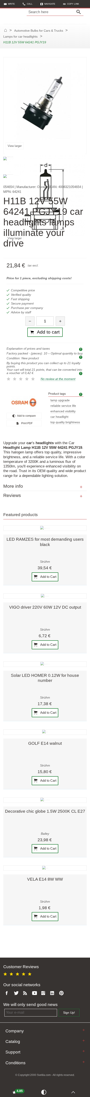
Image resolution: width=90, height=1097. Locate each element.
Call (30, 4)
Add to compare (26, 415)
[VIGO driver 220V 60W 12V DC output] (45, 596)
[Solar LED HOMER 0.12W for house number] (45, 664)
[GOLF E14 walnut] (45, 732)
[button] (71, 4)
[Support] (83, 1051)
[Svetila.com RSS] (26, 993)
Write (11, 4)
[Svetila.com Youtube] (35, 993)
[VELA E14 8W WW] (45, 868)
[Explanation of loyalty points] (81, 373)
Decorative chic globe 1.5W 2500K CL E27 (45, 811)
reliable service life (63, 405)
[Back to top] (74, 1092)
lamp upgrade (60, 400)
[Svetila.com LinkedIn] (53, 993)
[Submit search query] (79, 12)
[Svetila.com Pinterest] (62, 993)
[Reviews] (81, 496)
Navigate (49, 4)
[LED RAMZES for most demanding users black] (45, 528)
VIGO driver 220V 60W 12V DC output (45, 607)
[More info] (81, 487)
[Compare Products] (44, 1092)
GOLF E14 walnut (45, 743)
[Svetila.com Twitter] (17, 993)
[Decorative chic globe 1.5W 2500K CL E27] (45, 800)
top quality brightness (65, 422)
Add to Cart (48, 576)
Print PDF (27, 423)
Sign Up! (69, 1012)
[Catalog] (83, 1040)
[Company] (83, 1030)
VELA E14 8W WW (45, 879)
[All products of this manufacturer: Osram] (24, 402)
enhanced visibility (63, 411)
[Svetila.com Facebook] (8, 993)
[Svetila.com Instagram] (44, 993)
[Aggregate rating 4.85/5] (18, 973)
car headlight (59, 416)
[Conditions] (83, 1062)
